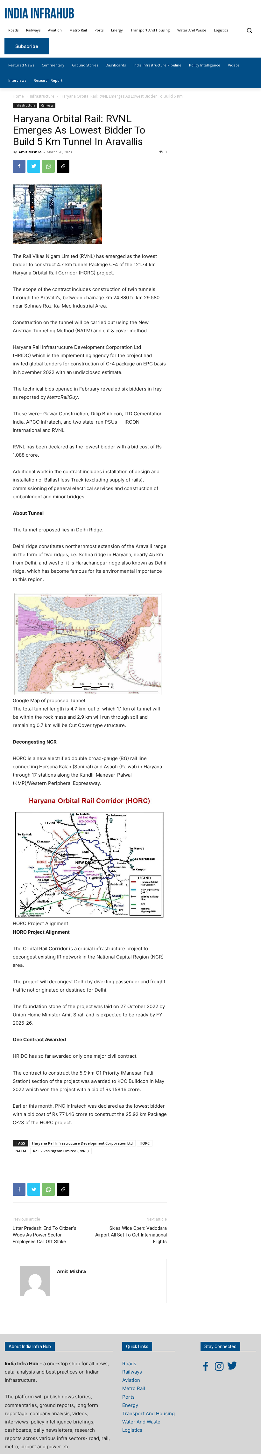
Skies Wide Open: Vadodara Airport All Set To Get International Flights (131, 1234)
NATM (21, 1150)
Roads (129, 1364)
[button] (249, 30)
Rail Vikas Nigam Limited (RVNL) (61, 1150)
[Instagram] (219, 1366)
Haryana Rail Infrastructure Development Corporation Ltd (82, 1143)
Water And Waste (141, 1422)
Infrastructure (42, 96)
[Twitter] (33, 166)
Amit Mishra (30, 151)
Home (18, 96)
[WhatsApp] (48, 166)
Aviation (131, 1380)
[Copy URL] (63, 166)
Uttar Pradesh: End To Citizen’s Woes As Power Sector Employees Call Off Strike (44, 1234)
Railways (47, 105)
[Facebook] (19, 166)
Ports (128, 1397)
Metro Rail (133, 1388)
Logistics (132, 1430)
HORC (145, 1143)
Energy (130, 1405)
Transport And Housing (148, 1413)
